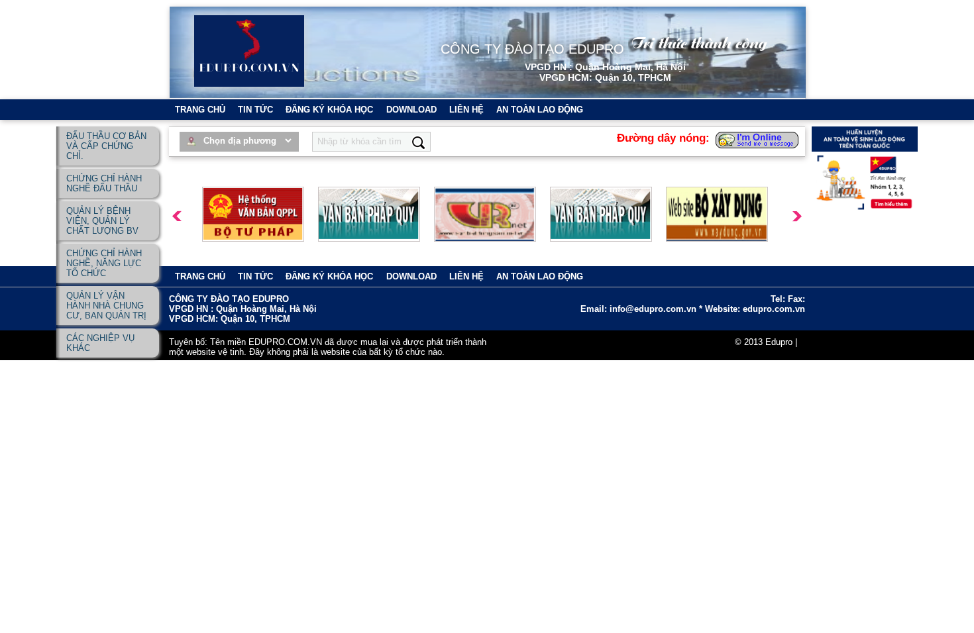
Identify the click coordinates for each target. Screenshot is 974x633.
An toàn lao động (539, 110)
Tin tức (255, 110)
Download (411, 110)
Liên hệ (466, 110)
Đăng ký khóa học (329, 110)
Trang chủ (200, 110)
